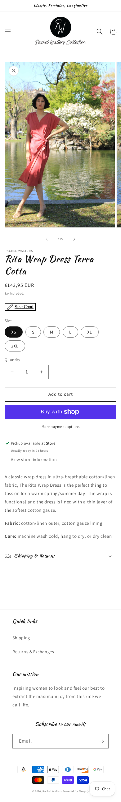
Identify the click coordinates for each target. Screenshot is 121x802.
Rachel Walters (52, 791)
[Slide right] (74, 239)
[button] (8, 31)
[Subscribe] (101, 741)
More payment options (61, 426)
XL (89, 332)
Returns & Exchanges (33, 651)
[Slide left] (47, 239)
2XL (15, 346)
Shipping (21, 637)
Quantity (12, 359)
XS (13, 332)
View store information (34, 459)
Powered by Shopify (76, 791)
